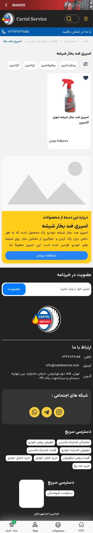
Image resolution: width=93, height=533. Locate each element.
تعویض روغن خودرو (40, 442)
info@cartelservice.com (68, 365)
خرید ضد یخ (82, 466)
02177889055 (18, 31)
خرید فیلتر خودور (46, 458)
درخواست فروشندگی (59, 493)
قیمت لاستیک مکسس (42, 450)
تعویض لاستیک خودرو (76, 450)
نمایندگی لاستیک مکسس (74, 442)
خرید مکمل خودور (18, 458)
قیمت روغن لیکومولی (76, 458)
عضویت (14, 289)
